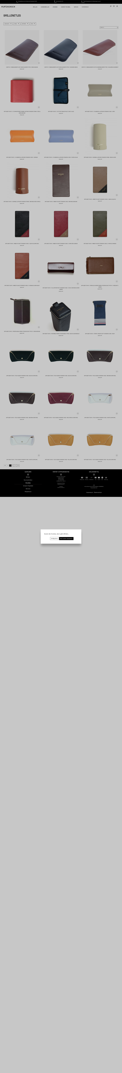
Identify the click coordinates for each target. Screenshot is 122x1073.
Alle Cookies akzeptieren (66, 538)
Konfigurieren (54, 538)
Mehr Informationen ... (51, 536)
